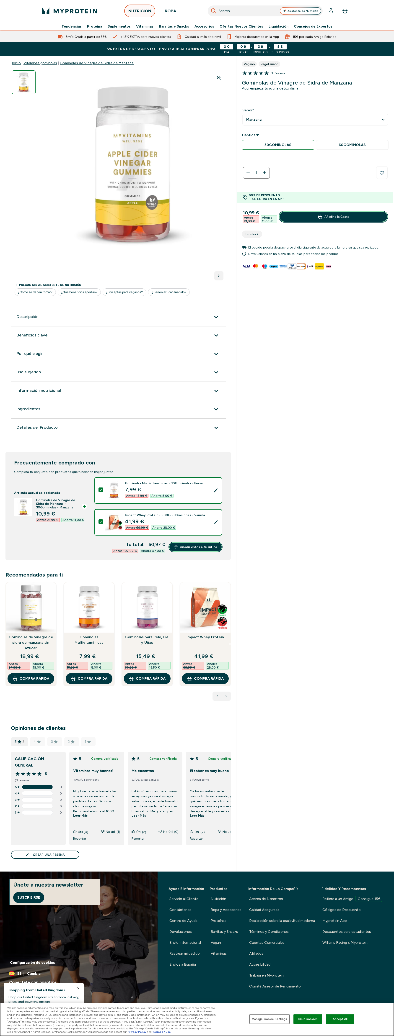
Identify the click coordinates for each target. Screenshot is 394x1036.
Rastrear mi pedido (184, 953)
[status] (256, 172)
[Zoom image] (219, 77)
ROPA (170, 11)
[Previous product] (217, 696)
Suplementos (119, 26)
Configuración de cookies (32, 962)
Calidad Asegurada (264, 910)
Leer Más (80, 815)
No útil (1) (113, 831)
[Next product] (226, 696)
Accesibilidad (259, 964)
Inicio (16, 63)
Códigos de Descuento (341, 910)
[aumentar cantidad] (264, 172)
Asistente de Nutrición (303, 11)
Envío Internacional (185, 942)
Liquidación (278, 26)
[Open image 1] (24, 82)
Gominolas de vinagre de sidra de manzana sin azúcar (31, 642)
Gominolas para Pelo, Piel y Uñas (147, 639)
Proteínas (218, 921)
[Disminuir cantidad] (248, 172)
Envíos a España (182, 964)
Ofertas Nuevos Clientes (241, 26)
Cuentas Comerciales (267, 942)
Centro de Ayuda (183, 921)
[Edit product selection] (215, 490)
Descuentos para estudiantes (346, 931)
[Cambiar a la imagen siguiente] (218, 275)
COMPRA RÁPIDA (34, 678)
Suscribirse (28, 897)
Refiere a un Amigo (351, 899)
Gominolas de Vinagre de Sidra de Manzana (97, 63)
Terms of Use (161, 1031)
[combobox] (265, 10)
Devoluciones (180, 931)
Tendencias (72, 26)
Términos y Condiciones (269, 931)
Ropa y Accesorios (226, 910)
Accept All (340, 1019)
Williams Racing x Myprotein (345, 942)
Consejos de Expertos (313, 26)
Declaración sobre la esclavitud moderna (282, 921)
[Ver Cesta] (345, 11)
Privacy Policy (136, 1031)
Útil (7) (200, 832)
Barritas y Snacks (174, 26)
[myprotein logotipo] (69, 11)
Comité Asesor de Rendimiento (275, 986)
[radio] (278, 145)
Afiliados (256, 953)
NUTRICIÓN (139, 11)
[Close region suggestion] (78, 988)
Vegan (216, 942)
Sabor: (248, 110)
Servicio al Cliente (183, 899)
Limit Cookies (308, 1019)
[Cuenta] (331, 11)
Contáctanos (180, 910)
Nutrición (218, 899)
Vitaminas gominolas (40, 63)
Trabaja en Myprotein (266, 975)
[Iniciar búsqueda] (213, 10)
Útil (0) (83, 832)
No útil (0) (171, 831)
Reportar (79, 838)
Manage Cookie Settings (269, 1019)
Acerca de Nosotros (266, 899)
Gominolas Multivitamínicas (89, 639)
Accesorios (204, 26)
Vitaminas (144, 26)
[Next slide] (230, 644)
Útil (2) (141, 832)
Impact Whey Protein (205, 637)
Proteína (94, 26)
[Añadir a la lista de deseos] (382, 172)
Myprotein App (334, 921)
